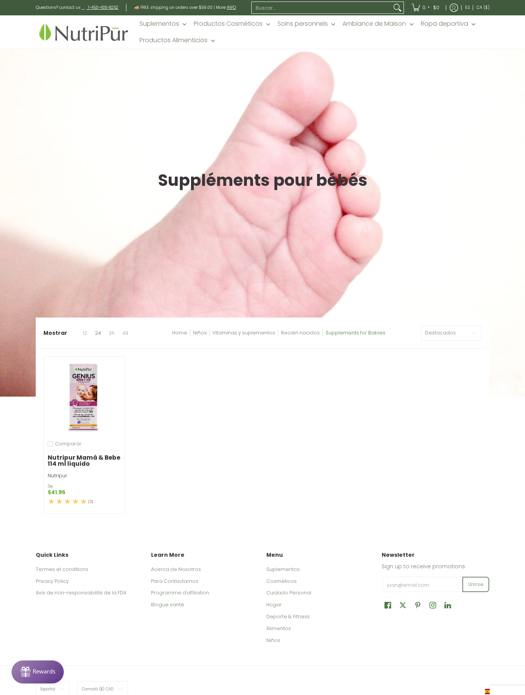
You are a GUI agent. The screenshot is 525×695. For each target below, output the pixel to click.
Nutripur (57, 475)
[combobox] (322, 7)
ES (467, 7)
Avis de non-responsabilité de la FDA (81, 592)
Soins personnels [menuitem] (302, 23)
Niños (200, 332)
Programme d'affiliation (180, 592)
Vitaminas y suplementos (244, 332)
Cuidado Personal (288, 592)
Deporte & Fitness (288, 616)
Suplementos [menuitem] (159, 23)
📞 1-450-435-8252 (100, 7)
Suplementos (283, 569)
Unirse (475, 584)
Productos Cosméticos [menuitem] (228, 23)
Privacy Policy (52, 581)
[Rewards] (38, 671)
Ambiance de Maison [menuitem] (374, 23)
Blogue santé (167, 604)
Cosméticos (281, 581)
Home (179, 332)
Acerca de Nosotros (176, 569)
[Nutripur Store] (84, 32)
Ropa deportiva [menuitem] (444, 23)
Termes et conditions (62, 569)
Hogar (274, 604)
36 (112, 333)
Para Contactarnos (174, 581)
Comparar (68, 444)
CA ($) (483, 7)
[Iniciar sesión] (454, 7)
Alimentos (278, 628)
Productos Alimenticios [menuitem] (174, 40)
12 (85, 333)
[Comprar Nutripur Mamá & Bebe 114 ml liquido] (84, 397)
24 (98, 333)
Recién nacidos (300, 332)
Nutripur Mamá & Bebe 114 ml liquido (84, 460)
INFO (231, 7)
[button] (387, 605)
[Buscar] (397, 7)
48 (125, 333)
